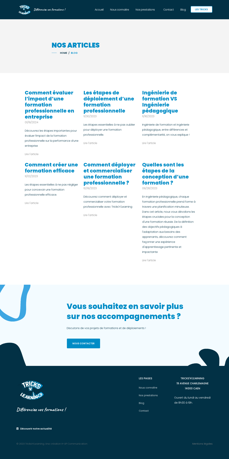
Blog (183, 10)
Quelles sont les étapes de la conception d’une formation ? (165, 173)
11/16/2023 (148, 116)
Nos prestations (145, 10)
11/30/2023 (90, 116)
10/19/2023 (90, 188)
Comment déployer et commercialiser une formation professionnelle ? (109, 173)
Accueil (99, 10)
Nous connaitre (119, 10)
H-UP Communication (74, 443)
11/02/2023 (31, 176)
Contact (168, 10)
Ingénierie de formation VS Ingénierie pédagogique (160, 101)
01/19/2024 (31, 122)
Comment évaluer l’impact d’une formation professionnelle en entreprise (49, 104)
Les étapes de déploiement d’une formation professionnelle (108, 101)
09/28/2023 (149, 188)
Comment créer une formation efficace (51, 167)
